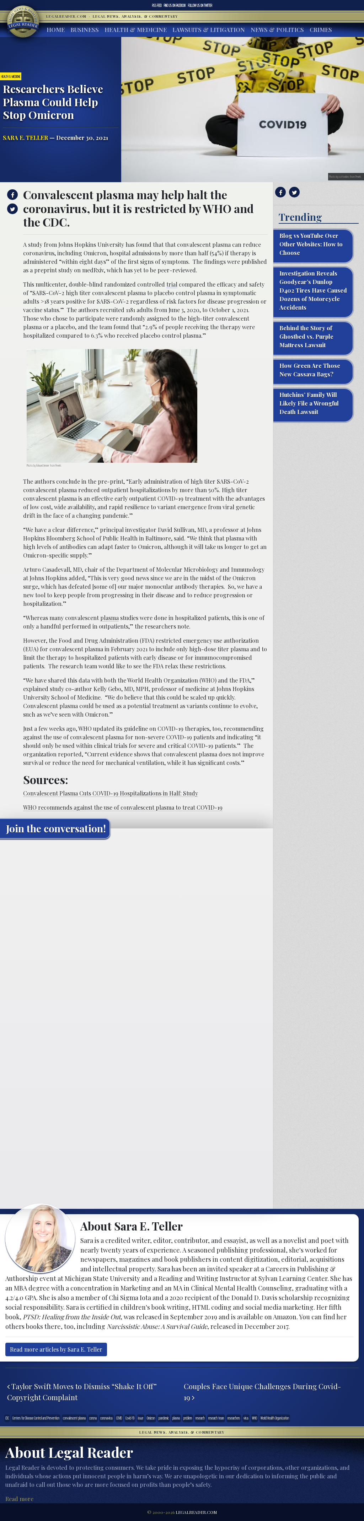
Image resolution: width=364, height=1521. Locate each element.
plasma (109, 617)
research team (216, 1418)
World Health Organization (275, 1418)
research (200, 1418)
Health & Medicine (136, 29)
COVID (119, 1418)
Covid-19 (129, 1418)
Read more (19, 1499)
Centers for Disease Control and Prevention (35, 1418)
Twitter (200, 5)
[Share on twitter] (11, 209)
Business (84, 29)
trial (171, 284)
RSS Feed (157, 5)
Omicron (151, 1418)
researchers (234, 1418)
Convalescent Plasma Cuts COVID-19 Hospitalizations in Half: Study (110, 793)
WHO (254, 1418)
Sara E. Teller (25, 137)
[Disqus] (136, 933)
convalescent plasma (74, 1418)
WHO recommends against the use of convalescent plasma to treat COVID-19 (123, 807)
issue (140, 1418)
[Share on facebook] (11, 195)
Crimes (321, 29)
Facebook (175, 5)
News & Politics (277, 29)
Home (56, 29)
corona (93, 1418)
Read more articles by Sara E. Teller (56, 1349)
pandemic (164, 1418)
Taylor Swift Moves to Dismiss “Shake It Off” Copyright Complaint (82, 1391)
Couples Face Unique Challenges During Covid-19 (262, 1391)
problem (187, 1418)
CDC (7, 1418)
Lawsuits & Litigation (208, 29)
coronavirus (106, 1418)
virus (245, 1418)
